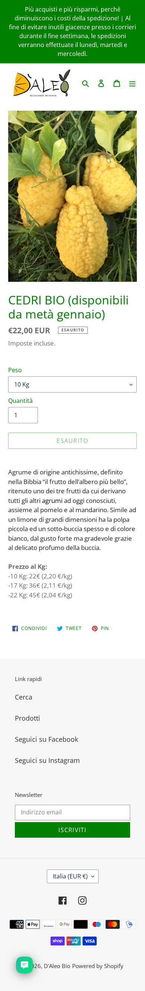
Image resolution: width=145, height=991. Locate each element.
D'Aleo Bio (57, 966)
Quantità (20, 401)
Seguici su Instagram (47, 760)
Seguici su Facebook (46, 739)
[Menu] (132, 82)
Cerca (23, 697)
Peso (15, 370)
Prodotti (27, 718)
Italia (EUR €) (70, 876)
